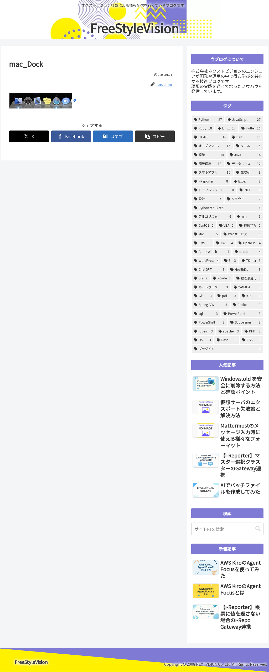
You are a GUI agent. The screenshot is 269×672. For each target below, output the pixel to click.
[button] (155, 136)
